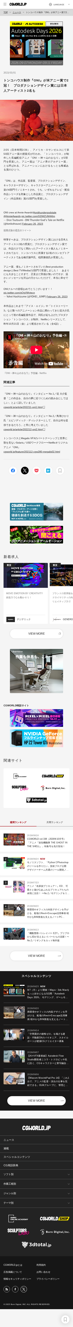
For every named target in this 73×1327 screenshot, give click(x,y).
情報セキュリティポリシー (17, 1279)
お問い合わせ (43, 1272)
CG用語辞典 (11, 1165)
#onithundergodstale (44, 212)
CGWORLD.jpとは (13, 1265)
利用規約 (41, 1265)
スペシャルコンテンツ (17, 1156)
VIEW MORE (36, 633)
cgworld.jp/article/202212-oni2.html (23, 429)
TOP (6, 12)
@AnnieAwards (12, 216)
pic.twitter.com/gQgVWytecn (19, 292)
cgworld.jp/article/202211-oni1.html (23, 407)
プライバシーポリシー (48, 1279)
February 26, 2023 (32, 223)
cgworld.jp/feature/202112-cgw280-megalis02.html (32, 451)
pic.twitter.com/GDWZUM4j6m (38, 216)
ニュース (17, 12)
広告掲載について (13, 1272)
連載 (6, 1148)
